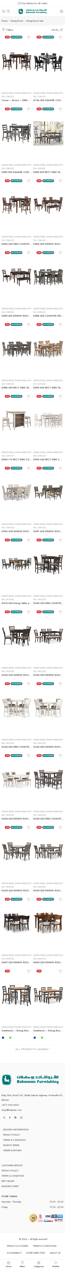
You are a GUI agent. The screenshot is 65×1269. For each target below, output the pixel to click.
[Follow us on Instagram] (21, 1117)
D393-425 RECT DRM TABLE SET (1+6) (48, 387)
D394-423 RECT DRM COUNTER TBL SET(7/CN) (48, 459)
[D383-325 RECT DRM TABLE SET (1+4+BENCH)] (48, 133)
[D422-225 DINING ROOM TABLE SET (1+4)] (17, 636)
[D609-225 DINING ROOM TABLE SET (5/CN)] (48, 923)
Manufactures (10, 1186)
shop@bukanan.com (12, 1110)
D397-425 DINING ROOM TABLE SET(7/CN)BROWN (48, 531)
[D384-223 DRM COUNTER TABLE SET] (17, 205)
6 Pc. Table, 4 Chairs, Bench (42, 1017)
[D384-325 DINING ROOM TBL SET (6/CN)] (48, 205)
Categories (39, 1266)
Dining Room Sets (23, 93)
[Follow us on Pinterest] (15, 1117)
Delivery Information (16, 1129)
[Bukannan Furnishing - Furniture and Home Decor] (32, 11)
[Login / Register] (61, 11)
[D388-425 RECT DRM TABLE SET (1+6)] (17, 349)
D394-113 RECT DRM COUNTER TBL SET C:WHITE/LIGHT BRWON (17, 459)
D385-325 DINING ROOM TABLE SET (17, 316)
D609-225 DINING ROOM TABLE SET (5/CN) (48, 962)
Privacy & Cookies (17, 1246)
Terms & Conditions (44, 1246)
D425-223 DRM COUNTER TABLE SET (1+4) (48, 818)
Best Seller (8, 1181)
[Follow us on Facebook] (10, 1117)
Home (5, 20)
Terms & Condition (14, 1140)
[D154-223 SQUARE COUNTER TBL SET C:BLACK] (48, 61)
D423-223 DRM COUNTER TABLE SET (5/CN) (17, 747)
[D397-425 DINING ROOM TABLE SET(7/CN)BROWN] (48, 492)
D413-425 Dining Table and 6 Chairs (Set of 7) (17, 603)
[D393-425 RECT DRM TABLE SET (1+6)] (48, 349)
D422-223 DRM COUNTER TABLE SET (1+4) (48, 603)
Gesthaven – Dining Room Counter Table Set (17, 1030)
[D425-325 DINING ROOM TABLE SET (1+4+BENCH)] (48, 852)
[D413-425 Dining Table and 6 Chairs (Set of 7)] (17, 564)
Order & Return (12, 1150)
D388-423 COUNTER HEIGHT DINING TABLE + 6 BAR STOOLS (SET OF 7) (48, 316)
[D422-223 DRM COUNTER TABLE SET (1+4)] (48, 564)
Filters (9, 30)
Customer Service (12, 1165)
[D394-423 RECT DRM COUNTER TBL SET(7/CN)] (48, 421)
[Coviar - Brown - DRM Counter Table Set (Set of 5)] (17, 61)
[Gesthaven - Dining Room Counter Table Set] (17, 995)
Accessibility (14, 1252)
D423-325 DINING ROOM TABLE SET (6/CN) (17, 818)
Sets (4, 1011)
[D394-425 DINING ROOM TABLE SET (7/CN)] (17, 492)
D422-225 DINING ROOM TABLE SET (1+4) (17, 675)
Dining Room (17, 20)
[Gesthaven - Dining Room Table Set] (48, 995)
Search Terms (11, 1145)
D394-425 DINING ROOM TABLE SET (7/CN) (17, 531)
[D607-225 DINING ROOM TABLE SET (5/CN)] (17, 923)
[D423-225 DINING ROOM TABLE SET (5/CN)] (48, 708)
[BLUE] (3, 1037)
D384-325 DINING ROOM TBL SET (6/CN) (48, 244)
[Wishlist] (28, 37)
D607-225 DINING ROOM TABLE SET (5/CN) (17, 962)
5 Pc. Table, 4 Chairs (11, 1017)
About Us (55, 1252)
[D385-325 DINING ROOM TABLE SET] (17, 277)
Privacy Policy (11, 1134)
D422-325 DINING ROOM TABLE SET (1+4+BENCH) (48, 675)
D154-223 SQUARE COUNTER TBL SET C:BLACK (48, 100)
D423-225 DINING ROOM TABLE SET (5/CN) (48, 747)
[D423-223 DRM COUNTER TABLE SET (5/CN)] (17, 708)
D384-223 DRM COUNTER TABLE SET (17, 244)
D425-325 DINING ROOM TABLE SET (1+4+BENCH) (48, 890)
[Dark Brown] (6, 1037)
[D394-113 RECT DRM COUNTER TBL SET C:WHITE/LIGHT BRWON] (17, 421)
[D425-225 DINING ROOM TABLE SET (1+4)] (17, 852)
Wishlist (55, 1266)
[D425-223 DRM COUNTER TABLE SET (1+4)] (48, 780)
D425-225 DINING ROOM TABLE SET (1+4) (17, 890)
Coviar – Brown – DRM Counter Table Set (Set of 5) (17, 100)
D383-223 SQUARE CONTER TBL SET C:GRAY (17, 172)
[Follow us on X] (4, 1117)
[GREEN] (10, 1037)
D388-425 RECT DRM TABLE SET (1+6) (17, 387)
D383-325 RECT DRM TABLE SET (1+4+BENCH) (48, 172)
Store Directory (35, 1252)
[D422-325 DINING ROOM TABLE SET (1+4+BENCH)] (48, 636)
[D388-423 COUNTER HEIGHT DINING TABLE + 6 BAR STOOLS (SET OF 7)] (48, 277)
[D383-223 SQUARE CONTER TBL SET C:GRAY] (17, 133)
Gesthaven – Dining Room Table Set (48, 1030)
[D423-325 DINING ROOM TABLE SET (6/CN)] (17, 780)
